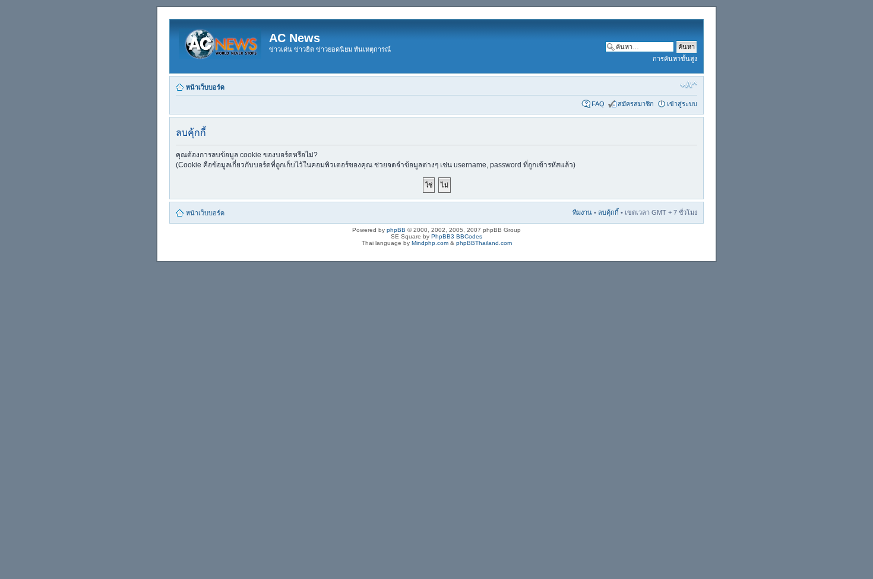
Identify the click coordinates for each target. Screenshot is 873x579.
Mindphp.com (430, 243)
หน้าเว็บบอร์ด (205, 87)
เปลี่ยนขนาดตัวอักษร (688, 84)
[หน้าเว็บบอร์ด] (221, 42)
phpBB (396, 230)
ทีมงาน (582, 212)
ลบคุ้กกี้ (608, 212)
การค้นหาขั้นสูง (675, 58)
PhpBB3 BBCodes (456, 236)
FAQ (598, 103)
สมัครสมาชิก (636, 103)
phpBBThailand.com (484, 243)
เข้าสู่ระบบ (682, 103)
